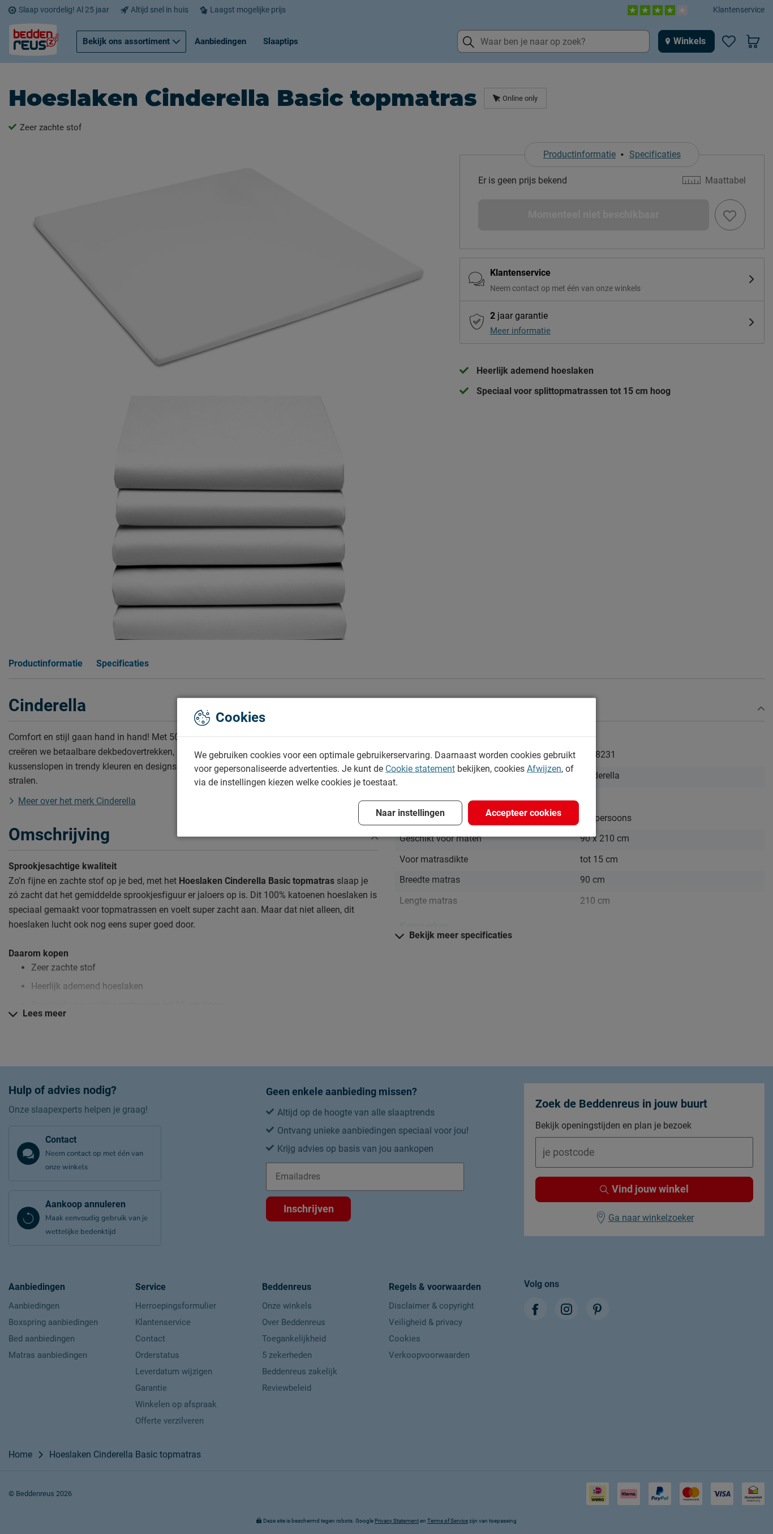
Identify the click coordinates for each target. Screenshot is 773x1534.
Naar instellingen (410, 812)
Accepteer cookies (523, 812)
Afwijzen (544, 768)
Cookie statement (420, 768)
